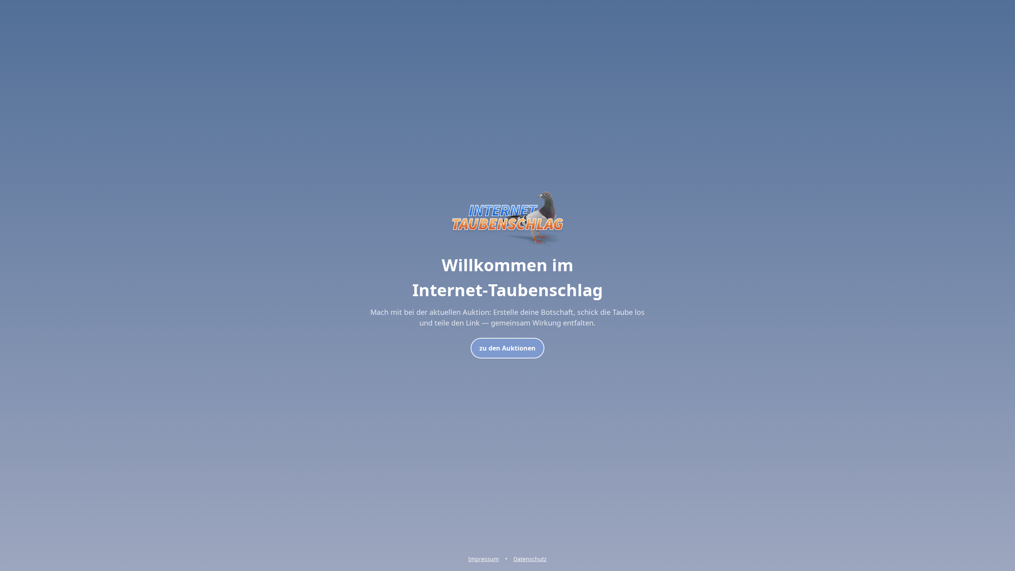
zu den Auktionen (507, 348)
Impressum (483, 559)
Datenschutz (530, 559)
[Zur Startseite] (507, 247)
